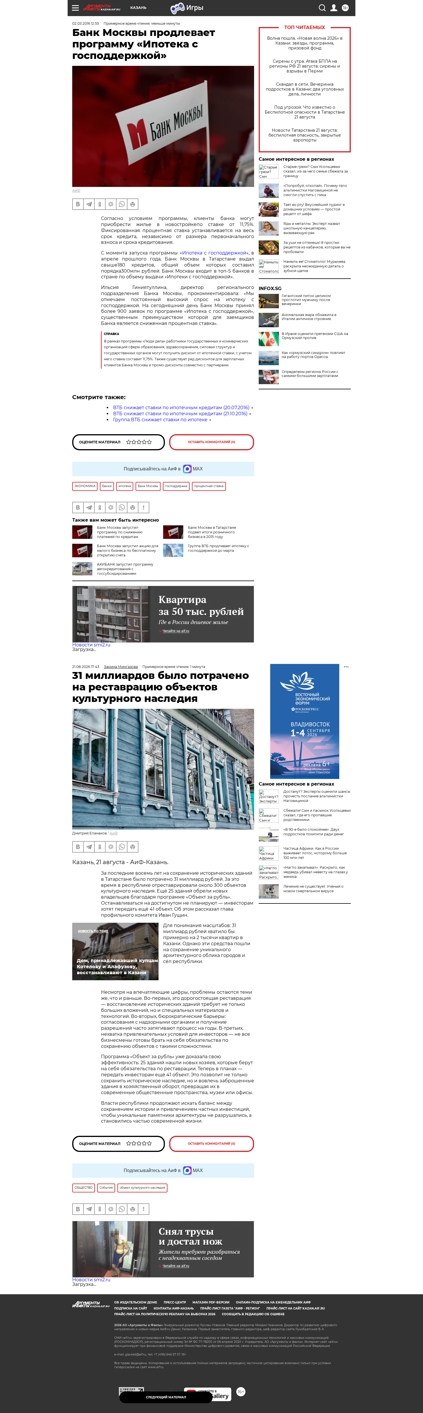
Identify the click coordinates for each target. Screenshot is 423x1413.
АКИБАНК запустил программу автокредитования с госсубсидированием (125, 569)
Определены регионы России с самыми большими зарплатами (310, 374)
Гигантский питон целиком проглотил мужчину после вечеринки (306, 300)
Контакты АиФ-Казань (174, 1308)
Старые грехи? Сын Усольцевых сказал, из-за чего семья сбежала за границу (315, 171)
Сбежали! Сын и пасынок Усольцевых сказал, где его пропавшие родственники (317, 815)
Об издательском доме (135, 1302)
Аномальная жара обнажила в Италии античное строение (309, 317)
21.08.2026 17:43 (85, 667)
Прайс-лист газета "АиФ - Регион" (230, 1308)
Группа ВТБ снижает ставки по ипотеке (160, 419)
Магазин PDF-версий (211, 1302)
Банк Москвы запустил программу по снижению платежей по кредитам (119, 532)
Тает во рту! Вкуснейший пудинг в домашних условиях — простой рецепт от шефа (314, 209)
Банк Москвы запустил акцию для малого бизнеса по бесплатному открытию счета (127, 550)
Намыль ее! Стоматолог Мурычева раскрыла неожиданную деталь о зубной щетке (314, 266)
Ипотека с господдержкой (214, 253)
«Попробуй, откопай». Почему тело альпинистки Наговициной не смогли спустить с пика (315, 190)
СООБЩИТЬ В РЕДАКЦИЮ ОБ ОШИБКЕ (253, 1314)
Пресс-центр (175, 1302)
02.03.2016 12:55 (85, 23)
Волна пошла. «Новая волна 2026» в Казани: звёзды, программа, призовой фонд (305, 43)
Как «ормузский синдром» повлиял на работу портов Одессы (313, 355)
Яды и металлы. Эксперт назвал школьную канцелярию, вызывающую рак (311, 228)
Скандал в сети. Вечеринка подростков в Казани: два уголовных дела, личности (305, 89)
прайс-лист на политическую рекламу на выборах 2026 (164, 1314)
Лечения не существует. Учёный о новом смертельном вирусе (313, 888)
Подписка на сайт (130, 1308)
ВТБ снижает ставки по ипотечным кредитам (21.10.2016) (180, 413)
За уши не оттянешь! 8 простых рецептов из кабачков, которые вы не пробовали (316, 247)
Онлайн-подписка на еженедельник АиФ (273, 1302)
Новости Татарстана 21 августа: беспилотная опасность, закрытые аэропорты (304, 135)
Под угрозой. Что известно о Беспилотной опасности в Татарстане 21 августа (305, 112)
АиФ (76, 190)
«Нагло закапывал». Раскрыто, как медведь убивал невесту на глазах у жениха (315, 872)
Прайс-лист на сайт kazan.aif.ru (295, 1308)
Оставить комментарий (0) (211, 442)
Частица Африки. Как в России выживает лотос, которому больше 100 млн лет (315, 853)
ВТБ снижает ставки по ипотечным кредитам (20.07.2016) (181, 407)
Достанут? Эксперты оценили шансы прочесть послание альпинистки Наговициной (316, 796)
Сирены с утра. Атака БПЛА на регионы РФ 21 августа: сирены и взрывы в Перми (304, 66)
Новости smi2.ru (91, 645)
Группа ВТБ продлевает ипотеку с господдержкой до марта (218, 548)
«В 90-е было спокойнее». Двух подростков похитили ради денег (313, 831)
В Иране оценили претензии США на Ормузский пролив (315, 336)
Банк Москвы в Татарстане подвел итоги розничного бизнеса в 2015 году (212, 532)
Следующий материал (166, 1397)
